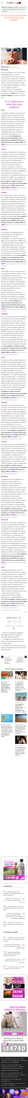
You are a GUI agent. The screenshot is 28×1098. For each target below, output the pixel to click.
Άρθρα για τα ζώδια (13, 7)
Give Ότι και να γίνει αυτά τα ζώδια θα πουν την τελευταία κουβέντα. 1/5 (10, 66)
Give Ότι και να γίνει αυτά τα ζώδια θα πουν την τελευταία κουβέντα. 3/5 (13, 66)
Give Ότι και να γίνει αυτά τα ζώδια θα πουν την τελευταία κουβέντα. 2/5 (12, 66)
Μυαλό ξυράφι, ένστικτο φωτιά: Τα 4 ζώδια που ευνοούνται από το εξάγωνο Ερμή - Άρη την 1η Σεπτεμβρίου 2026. (7, 731)
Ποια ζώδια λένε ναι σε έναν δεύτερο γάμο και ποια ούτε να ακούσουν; (14, 960)
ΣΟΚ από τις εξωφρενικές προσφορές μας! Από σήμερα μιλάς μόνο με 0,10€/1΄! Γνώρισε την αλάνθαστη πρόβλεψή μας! (15, 915)
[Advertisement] (14, 32)
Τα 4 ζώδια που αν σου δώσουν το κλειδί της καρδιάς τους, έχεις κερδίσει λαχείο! (20, 751)
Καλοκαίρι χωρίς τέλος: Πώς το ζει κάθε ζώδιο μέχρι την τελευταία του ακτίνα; (21, 729)
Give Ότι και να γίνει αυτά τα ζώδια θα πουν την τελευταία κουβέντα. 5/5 (15, 66)
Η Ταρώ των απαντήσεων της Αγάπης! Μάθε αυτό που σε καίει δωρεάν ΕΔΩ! (13, 924)
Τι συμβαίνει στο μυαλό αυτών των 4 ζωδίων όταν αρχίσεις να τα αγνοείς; (20, 686)
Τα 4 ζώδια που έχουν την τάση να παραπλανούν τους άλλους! (13, 967)
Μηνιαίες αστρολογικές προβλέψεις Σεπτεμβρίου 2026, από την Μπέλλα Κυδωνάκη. (12, 635)
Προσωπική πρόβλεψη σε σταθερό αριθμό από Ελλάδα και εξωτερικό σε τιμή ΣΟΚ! (11, 953)
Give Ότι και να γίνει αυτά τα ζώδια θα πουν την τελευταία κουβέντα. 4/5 (14, 66)
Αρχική (5, 7)
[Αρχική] (14, 2)
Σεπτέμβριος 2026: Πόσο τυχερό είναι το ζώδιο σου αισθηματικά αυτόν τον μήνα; (20, 708)
